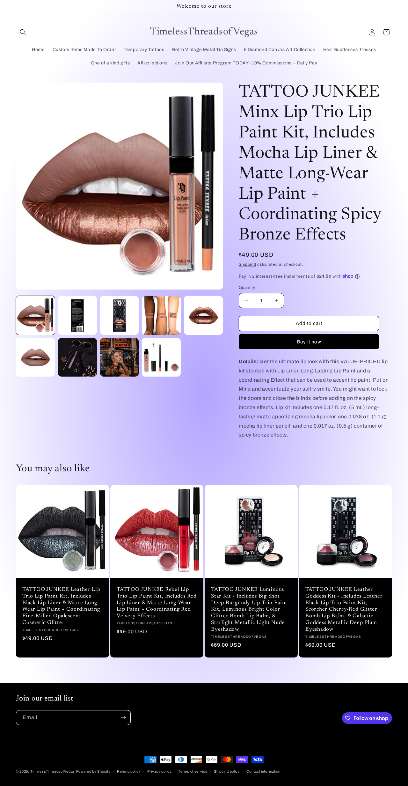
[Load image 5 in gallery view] (203, 315)
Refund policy (129, 771)
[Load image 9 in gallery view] (161, 357)
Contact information (263, 771)
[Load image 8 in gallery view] (119, 357)
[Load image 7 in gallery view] (77, 357)
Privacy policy (159, 771)
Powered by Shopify (93, 771)
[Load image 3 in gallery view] (119, 315)
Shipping (247, 264)
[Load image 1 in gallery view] (35, 315)
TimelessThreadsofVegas (52, 771)
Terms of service (192, 771)
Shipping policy (227, 771)
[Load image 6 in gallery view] (35, 357)
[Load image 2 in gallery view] (77, 315)
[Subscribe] (123, 717)
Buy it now (309, 341)
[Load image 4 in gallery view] (161, 315)
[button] (23, 32)
